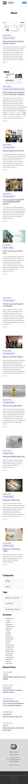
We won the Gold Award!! (13, 406)
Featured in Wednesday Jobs (14, 457)
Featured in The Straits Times (11, 550)
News (8, 587)
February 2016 (9, 653)
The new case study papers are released (13, 305)
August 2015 (9, 659)
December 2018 (10, 638)
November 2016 (10, 647)
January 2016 (9, 655)
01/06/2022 (8, 712)
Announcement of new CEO (13, 151)
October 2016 (9, 649)
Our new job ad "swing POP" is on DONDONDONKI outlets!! (13, 202)
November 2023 (10, 618)
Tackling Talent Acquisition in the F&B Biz (14, 678)
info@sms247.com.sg (14, 765)
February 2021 (9, 636)
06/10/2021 (8, 723)
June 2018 (8, 640)
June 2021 (8, 632)
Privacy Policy (14, 780)
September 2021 (10, 626)
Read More (5, 62)
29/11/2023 (8, 672)
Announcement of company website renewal (13, 42)
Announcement (13, 609)
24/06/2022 (8, 699)
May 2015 (8, 661)
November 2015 (10, 657)
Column (9, 603)
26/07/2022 (8, 685)
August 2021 (9, 628)
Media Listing (12, 598)
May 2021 (8, 634)
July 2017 (8, 643)
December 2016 (10, 645)
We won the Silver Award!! (13, 357)
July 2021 (8, 630)
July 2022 (8, 620)
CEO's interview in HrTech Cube (13, 252)
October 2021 (9, 624)
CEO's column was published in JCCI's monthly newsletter (14, 93)
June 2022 (8, 622)
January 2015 (9, 663)
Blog (8, 581)
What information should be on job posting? (13, 729)
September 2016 (10, 651)
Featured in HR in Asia (11, 500)
